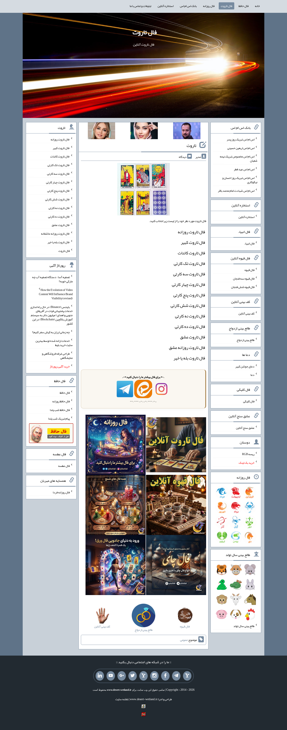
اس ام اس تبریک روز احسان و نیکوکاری (239, 180)
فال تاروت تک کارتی (189, 263)
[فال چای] (176, 566)
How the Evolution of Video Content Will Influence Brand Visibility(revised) (56, 294)
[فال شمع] (116, 506)
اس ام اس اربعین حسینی (240, 148)
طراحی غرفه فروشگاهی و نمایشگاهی (57, 356)
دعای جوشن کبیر (244, 366)
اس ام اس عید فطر (244, 169)
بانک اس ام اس (188, 6)
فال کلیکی (248, 401)
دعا (252, 375)
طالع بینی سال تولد (243, 626)
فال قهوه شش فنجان (242, 287)
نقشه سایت (121, 699)
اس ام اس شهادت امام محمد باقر (236, 190)
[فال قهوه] (176, 506)
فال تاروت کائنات (191, 253)
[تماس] (143, 676)
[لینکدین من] (100, 676)
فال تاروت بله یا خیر (189, 358)
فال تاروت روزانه (191, 232)
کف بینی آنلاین (246, 313)
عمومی (184, 640)
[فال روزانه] (116, 446)
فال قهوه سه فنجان (243, 278)
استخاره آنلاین (166, 6)
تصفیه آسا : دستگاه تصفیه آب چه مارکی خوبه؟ (52, 279)
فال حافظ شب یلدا (60, 410)
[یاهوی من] (187, 676)
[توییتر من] (132, 676)
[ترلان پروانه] (144, 132)
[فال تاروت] (176, 446)
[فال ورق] (116, 566)
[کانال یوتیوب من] (111, 676)
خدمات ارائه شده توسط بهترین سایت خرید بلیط (54, 343)
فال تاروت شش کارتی (188, 305)
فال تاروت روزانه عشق (187, 347)
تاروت (191, 145)
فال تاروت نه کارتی (190, 316)
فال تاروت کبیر (193, 242)
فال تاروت (226, 6)
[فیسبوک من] (165, 676)
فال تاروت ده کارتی (190, 326)
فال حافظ (243, 6)
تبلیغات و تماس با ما (140, 6)
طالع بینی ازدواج (245, 340)
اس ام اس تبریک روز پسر (240, 139)
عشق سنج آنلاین (245, 427)
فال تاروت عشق (192, 337)
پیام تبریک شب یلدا (59, 418)
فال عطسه (64, 466)
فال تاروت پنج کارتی (189, 295)
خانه (257, 6)
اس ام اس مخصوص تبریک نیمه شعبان (238, 158)
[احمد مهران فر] (186, 132)
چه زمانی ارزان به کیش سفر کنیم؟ (51, 332)
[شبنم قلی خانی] (101, 132)
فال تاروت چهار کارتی (188, 284)
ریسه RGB (248, 454)
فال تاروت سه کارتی (189, 274)
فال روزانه (209, 6)
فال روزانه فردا (61, 492)
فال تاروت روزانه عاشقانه (55, 233)
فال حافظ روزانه (61, 401)
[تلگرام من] (176, 676)
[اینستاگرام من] (154, 676)
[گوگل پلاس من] (121, 676)
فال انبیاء (249, 243)
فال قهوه (249, 270)
